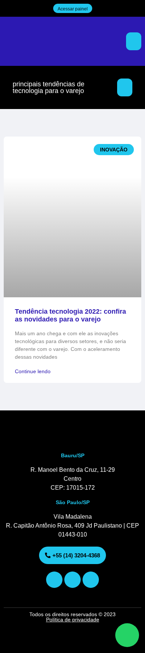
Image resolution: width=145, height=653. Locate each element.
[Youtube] (72, 580)
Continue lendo (33, 371)
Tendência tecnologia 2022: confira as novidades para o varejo (70, 315)
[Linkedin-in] (91, 580)
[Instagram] (54, 580)
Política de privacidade (72, 619)
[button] (133, 41)
